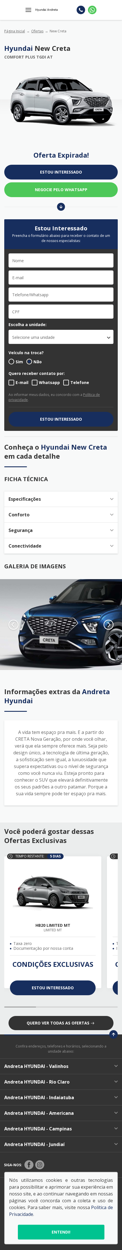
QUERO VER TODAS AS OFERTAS (58, 1023)
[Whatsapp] (92, 10)
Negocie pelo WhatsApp (61, 189)
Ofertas (37, 31)
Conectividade (25, 546)
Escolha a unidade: (28, 324)
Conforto (19, 515)
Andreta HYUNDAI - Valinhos (36, 1066)
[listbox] (61, 337)
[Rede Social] (29, 1165)
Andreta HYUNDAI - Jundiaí (34, 1144)
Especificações (25, 499)
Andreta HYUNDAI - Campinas (38, 1129)
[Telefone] (81, 10)
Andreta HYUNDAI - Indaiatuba (39, 1097)
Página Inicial (14, 31)
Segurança (21, 530)
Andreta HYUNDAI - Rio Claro (37, 1082)
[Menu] (28, 10)
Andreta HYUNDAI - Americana (39, 1113)
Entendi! (61, 1232)
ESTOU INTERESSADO (61, 172)
